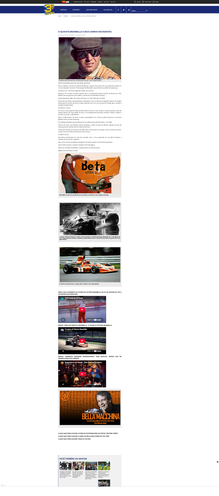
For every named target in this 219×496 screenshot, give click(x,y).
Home (59, 16)
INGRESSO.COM (78, 1)
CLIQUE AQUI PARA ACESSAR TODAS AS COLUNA (74, 439)
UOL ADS (112, 1)
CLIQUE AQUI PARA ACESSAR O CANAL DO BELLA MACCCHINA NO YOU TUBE (83, 436)
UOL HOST (86, 1)
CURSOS (100, 1)
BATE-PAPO (148, 1)
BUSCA (139, 1)
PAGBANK (93, 1)
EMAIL (157, 1)
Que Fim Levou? (91, 10)
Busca (133, 10)
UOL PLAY (106, 1)
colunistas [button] (107, 10)
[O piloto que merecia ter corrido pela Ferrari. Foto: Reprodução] (90, 58)
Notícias (63, 10)
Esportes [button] (76, 10)
